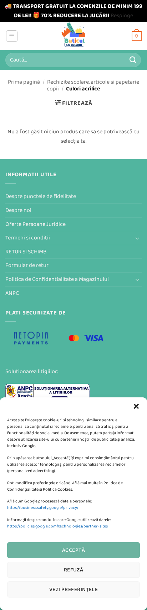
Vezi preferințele (73, 589)
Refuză (73, 570)
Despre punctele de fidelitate (40, 196)
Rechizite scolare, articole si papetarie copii (93, 85)
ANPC (12, 293)
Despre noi (18, 210)
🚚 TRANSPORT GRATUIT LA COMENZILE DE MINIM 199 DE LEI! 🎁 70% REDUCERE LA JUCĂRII (73, 11)
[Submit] (133, 60)
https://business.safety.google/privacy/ (42, 507)
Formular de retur (27, 265)
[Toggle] (137, 238)
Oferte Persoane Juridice (35, 224)
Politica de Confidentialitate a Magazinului (57, 279)
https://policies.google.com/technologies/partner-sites (57, 526)
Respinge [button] (122, 15)
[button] (136, 406)
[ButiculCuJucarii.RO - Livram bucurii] (73, 36)
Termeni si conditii (27, 237)
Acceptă (73, 550)
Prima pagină (24, 82)
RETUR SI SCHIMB (26, 251)
